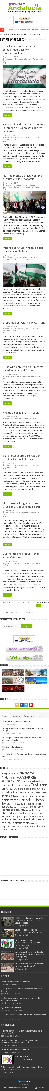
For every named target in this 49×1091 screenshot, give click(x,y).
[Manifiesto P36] (7, 1059)
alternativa (27, 773)
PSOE (25, 819)
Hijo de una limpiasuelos (12, 747)
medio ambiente (21, 813)
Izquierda (28, 59)
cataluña (26, 785)
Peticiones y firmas (26, 259)
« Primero (6, 602)
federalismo (25, 807)
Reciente (16, 716)
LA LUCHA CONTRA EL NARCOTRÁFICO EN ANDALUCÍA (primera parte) (29, 942)
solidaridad (40, 826)
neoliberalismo (11, 816)
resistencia (27, 826)
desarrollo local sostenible (25, 796)
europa (16, 807)
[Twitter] (26, 705)
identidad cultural (13, 809)
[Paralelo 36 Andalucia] (24, 7)
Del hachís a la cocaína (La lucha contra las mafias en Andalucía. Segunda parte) (29, 920)
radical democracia (16, 823)
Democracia (19, 59)
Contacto (41, 1088)
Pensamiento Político (10, 139)
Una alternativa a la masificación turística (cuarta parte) (29, 965)
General (28, 137)
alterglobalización (10, 773)
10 (19, 602)
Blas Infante (38, 781)
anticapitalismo (11, 780)
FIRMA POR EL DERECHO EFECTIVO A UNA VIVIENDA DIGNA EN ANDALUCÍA (19, 1041)
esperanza (8, 806)
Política (17, 819)
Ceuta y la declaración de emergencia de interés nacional (29, 931)
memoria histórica (38, 813)
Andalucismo (10, 59)
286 (16, 1045)
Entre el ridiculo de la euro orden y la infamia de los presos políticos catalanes (24, 128)
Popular (5, 716)
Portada (3, 34)
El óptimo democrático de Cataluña (24, 322)
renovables (34, 824)
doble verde (10, 800)
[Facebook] (22, 705)
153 (30, 1059)
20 (7, 612)
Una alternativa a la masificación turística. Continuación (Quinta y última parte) (29, 954)
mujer (3, 816)
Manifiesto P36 (21, 1056)
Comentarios (29, 716)
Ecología (18, 376)
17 (43, 605)
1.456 (18, 1036)
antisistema (27, 781)
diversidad (41, 796)
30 (12, 612)
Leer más (7, 115)
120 (15, 1072)
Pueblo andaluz (37, 819)
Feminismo (36, 806)
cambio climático (12, 785)
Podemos (7, 819)
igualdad (28, 810)
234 (17, 1052)
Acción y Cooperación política (16, 185)
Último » (29, 612)
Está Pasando (18, 187)
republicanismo (11, 826)
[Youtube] (31, 705)
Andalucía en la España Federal (21, 412)
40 (17, 612)
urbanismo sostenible (9, 829)
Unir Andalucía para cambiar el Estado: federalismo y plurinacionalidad (21, 50)
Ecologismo (9, 803)
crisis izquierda (28, 788)
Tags (40, 716)
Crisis (35, 784)
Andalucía (27, 777)
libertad (7, 813)
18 (43, 609)
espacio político (36, 803)
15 (33, 602)
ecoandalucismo (31, 800)
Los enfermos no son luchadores (16, 721)
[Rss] (17, 705)
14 (28, 602)
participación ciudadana (30, 816)
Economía (22, 803)
